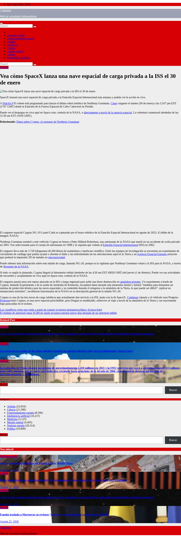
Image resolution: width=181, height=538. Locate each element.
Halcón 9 (8, 103)
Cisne (114, 103)
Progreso (5, 300)
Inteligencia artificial (18, 57)
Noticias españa (16, 35)
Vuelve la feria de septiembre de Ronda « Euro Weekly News (36, 463)
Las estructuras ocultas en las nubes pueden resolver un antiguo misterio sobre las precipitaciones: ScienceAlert (66, 350)
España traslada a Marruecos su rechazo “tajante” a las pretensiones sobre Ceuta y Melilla (54, 514)
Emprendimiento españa (20, 38)
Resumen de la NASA (15, 266)
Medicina (12, 44)
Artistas (11, 54)
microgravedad (56, 257)
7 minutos (5, 10)
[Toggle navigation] (1, 23)
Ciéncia (11, 48)
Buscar (4, 384)
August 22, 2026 (9, 470)
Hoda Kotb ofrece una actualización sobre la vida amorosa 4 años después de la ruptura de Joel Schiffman (63, 480)
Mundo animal (15, 51)
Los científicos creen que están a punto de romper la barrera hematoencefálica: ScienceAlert (51, 309)
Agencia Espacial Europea (152, 254)
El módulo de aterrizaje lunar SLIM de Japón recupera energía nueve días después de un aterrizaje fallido (58, 312)
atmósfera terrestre (130, 281)
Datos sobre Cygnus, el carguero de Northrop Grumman (47, 121)
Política (11, 41)
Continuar (132, 297)
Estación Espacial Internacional (120, 244)
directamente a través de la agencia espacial (108, 112)
